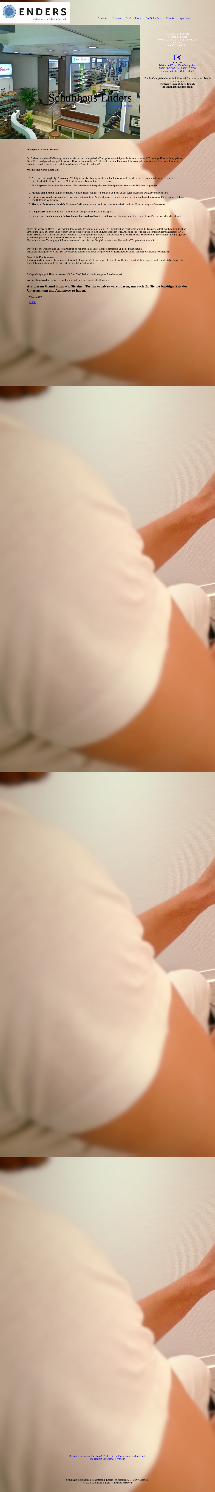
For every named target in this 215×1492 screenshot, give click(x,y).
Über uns (116, 18)
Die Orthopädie (153, 18)
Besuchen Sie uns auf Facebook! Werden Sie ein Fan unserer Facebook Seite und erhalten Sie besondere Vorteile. (107, 1457)
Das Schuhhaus (133, 18)
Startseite (102, 18)
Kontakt (170, 18)
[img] (36, 12)
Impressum (184, 18)
